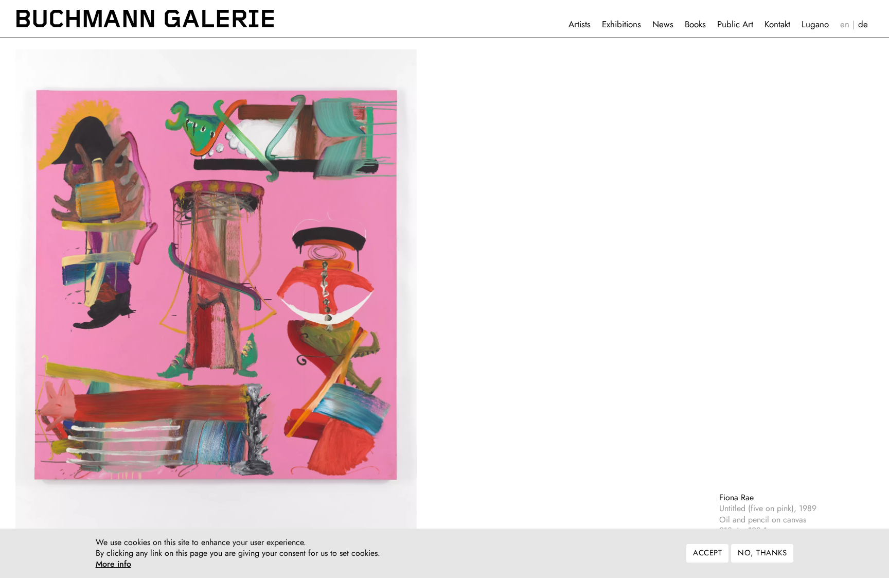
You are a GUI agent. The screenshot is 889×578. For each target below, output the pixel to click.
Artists (579, 24)
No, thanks (762, 553)
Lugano (815, 24)
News (662, 24)
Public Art (735, 24)
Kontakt (777, 24)
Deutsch (863, 24)
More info (113, 564)
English (844, 24)
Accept (707, 553)
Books (695, 24)
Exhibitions (621, 24)
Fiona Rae (736, 497)
